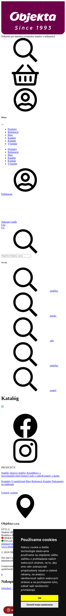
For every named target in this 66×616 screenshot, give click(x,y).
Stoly (18, 475)
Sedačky (11, 475)
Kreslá (30, 473)
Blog (28, 481)
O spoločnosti (18, 481)
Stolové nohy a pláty (31, 475)
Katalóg (47, 481)
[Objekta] (33, 33)
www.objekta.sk (9, 546)
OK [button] (39, 598)
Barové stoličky (18, 473)
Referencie (37, 481)
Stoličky (5, 473)
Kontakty (6, 481)
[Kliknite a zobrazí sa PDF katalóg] (2, 406)
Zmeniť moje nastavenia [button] (39, 604)
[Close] (2, 124)
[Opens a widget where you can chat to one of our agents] (12, 610)
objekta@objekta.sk (11, 543)
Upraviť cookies (9, 492)
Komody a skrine (50, 475)
